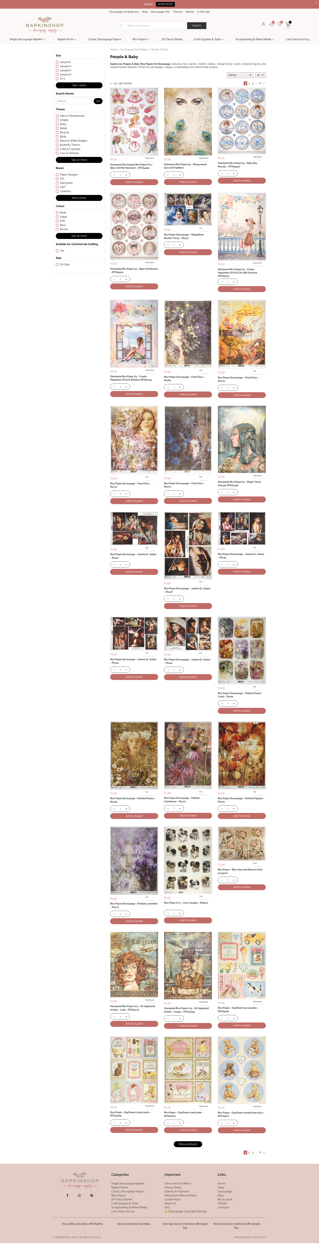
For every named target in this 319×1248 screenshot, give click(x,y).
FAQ (167, 1207)
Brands (190, 11)
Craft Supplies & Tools (207, 39)
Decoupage (225, 1191)
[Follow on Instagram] (79, 1195)
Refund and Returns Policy (180, 1195)
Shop (221, 1187)
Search (196, 25)
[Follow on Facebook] (67, 1195)
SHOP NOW (165, 4)
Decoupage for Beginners (124, 11)
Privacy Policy (173, 1187)
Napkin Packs (65, 39)
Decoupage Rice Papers (134, 49)
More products (188, 1144)
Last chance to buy (297, 39)
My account (225, 1199)
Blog (145, 11)
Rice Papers (140, 39)
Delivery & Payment (176, 1191)
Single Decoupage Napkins (26, 39)
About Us (170, 1203)
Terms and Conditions (177, 1183)
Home (113, 49)
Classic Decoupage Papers (104, 39)
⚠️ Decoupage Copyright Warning (185, 1211)
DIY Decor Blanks (172, 39)
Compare (223, 1207)
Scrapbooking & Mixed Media (253, 39)
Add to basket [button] (134, 182)
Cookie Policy (172, 1199)
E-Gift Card (203, 11)
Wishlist (222, 1203)
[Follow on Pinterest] (91, 1195)
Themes (178, 11)
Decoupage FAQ (160, 11)
